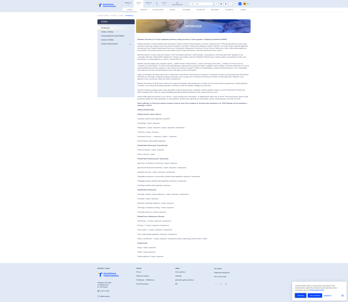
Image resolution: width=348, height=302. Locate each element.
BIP (156, 4)
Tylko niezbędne (315, 295)
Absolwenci (215, 10)
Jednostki (144, 10)
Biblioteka (149, 4)
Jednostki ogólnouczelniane (184, 280)
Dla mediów (218, 269)
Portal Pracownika (142, 284)
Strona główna (103, 16)
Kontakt (243, 10)
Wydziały (172, 10)
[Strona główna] (109, 6)
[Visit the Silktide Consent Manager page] (342, 295)
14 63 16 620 (104, 291)
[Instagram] (225, 283)
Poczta (164, 4)
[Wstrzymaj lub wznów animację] (221, 3)
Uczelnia (138, 4)
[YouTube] (220, 283)
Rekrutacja (128, 4)
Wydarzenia (186, 10)
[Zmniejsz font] (230, 3)
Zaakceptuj (300, 295)
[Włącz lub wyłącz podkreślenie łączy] (216, 3)
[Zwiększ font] (235, 3)
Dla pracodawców (177, 4)
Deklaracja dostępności (222, 273)
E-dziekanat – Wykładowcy (145, 280)
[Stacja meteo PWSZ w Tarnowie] (240, 3)
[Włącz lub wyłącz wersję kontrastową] (225, 3)
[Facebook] (216, 283)
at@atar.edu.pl (105, 296)
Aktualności (201, 10)
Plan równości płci (220, 277)
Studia (121, 16)
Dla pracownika (158, 10)
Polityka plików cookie (317, 290)
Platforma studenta (142, 276)
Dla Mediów (229, 10)
